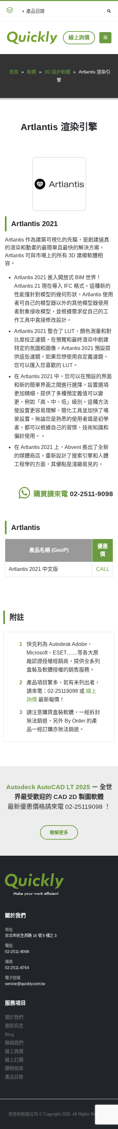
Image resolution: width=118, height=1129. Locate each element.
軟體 (31, 71)
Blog (9, 1034)
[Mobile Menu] (105, 37)
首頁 (13, 71)
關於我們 (14, 1017)
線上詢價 (79, 37)
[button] (11, 11)
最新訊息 (14, 1025)
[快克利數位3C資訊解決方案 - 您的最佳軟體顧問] (32, 37)
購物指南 (14, 1068)
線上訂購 (14, 1059)
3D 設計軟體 (57, 71)
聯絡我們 (14, 1042)
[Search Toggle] (108, 11)
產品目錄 (35, 11)
